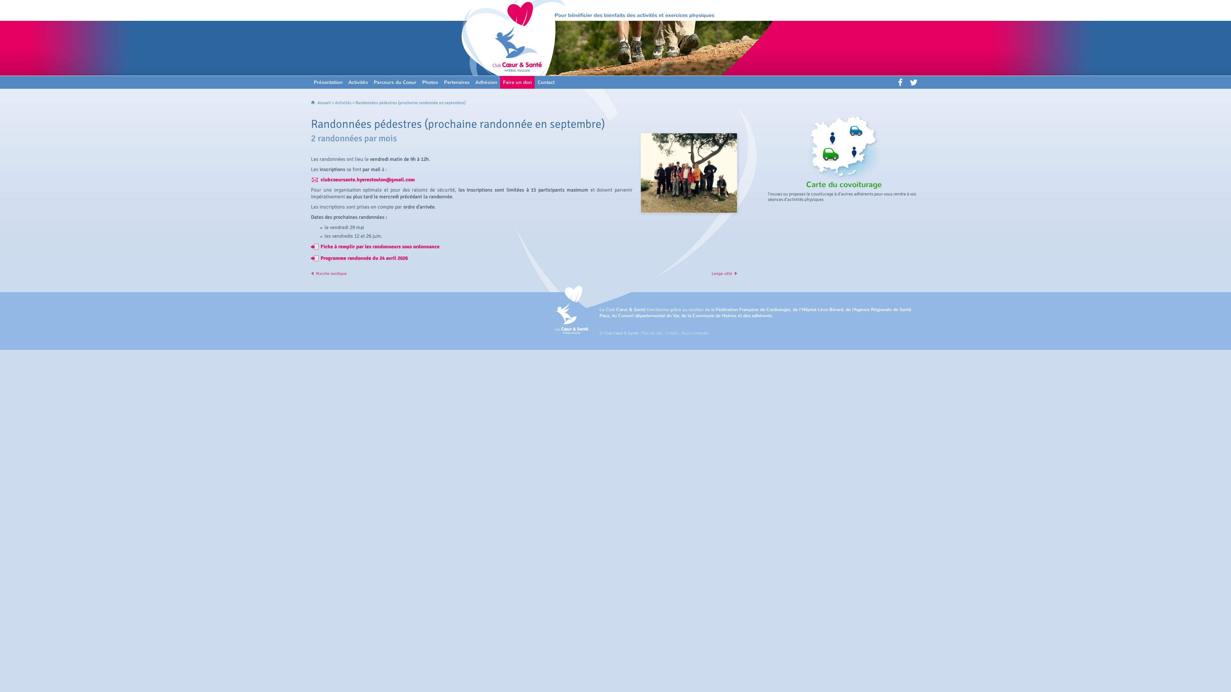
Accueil (324, 102)
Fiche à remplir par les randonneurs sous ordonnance (380, 246)
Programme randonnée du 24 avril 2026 (364, 258)
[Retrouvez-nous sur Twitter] (913, 82)
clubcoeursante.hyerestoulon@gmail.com (368, 180)
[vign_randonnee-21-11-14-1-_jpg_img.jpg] (689, 172)
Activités (343, 102)
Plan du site (651, 333)
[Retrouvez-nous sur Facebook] (900, 82)
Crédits (672, 333)
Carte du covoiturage (844, 184)
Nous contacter (695, 333)
